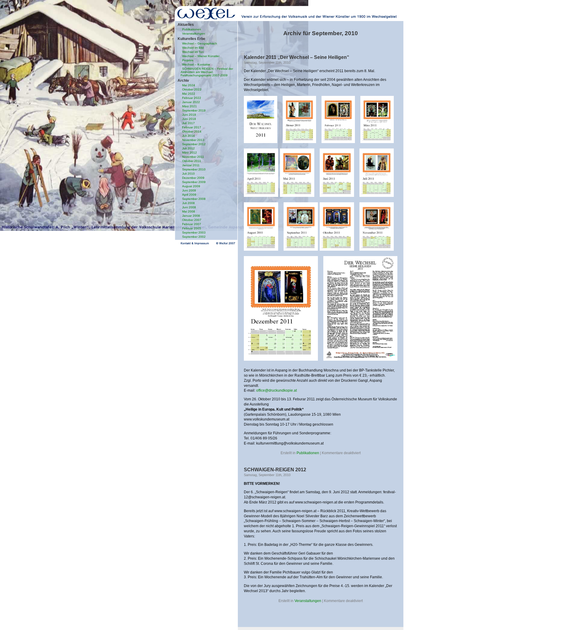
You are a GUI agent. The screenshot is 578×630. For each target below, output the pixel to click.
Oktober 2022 (191, 89)
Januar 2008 (191, 215)
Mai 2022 (188, 93)
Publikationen (191, 29)
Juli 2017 (188, 123)
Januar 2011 (191, 165)
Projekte (188, 60)
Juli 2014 (188, 135)
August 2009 (191, 186)
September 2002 (194, 236)
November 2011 (193, 156)
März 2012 (189, 152)
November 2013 (193, 140)
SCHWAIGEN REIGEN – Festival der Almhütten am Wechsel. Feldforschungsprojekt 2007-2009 (207, 72)
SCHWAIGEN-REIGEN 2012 (275, 469)
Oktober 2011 (191, 161)
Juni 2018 (189, 119)
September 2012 (194, 144)
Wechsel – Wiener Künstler (200, 56)
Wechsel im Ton (193, 52)
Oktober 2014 (191, 131)
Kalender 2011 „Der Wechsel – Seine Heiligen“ (296, 57)
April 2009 (189, 194)
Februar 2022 (191, 97)
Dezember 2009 (193, 177)
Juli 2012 (188, 148)
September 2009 (194, 182)
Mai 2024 (188, 85)
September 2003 (194, 232)
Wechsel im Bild (193, 47)
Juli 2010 (188, 173)
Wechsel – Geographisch (199, 43)
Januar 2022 (191, 102)
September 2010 (194, 169)
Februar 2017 (191, 127)
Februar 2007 (191, 224)
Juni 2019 (189, 114)
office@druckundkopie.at (276, 390)
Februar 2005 (191, 228)
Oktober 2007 (191, 220)
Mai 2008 (188, 211)
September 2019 (194, 110)
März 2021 (189, 106)
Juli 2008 (188, 203)
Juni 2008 (189, 207)
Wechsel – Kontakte (196, 64)
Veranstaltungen (193, 33)
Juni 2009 (189, 190)
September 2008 (194, 198)
